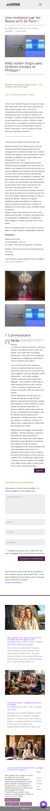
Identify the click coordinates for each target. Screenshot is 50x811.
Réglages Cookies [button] (12, 800)
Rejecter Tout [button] (25, 804)
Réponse (39, 470)
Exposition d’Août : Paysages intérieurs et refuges (24, 703)
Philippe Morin (13, 28)
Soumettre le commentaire (31, 558)
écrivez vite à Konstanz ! (14, 262)
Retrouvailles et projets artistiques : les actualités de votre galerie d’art (24, 638)
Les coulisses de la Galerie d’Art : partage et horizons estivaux (25, 769)
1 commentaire (20, 31)
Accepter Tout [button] (12, 804)
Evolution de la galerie (25, 644)
